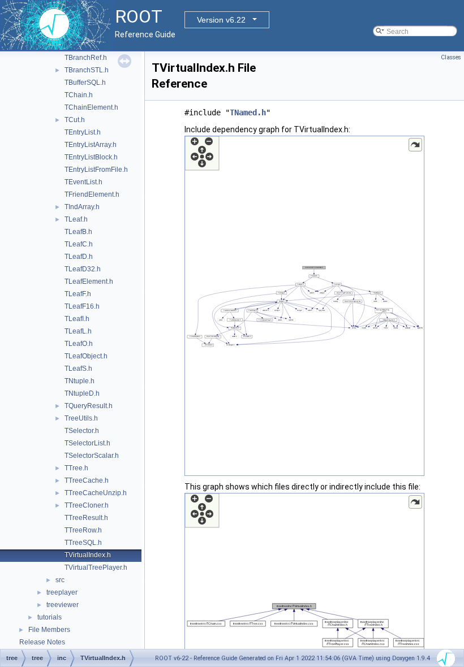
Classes (451, 57)
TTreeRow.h (83, 530)
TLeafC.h (79, 244)
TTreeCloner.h (87, 505)
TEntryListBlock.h (91, 157)
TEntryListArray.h (91, 145)
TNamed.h (248, 112)
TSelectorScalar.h (92, 456)
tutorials (49, 617)
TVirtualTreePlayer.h (96, 567)
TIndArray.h (82, 207)
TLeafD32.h (83, 269)
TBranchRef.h (86, 58)
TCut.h (75, 120)
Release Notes (42, 642)
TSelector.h (82, 431)
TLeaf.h (76, 219)
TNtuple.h (79, 381)
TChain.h (79, 95)
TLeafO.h (79, 344)
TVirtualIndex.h (88, 555)
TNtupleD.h (82, 393)
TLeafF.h (78, 294)
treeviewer (62, 605)
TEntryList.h (83, 132)
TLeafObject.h (86, 356)
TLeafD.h (79, 257)
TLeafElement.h (89, 281)
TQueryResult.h (89, 406)
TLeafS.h (78, 369)
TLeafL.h (78, 331)
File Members (49, 630)
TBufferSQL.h (85, 82)
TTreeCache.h (87, 480)
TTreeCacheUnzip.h (96, 493)
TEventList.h (83, 182)
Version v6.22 (221, 19)
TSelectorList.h (87, 443)
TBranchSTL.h (87, 70)
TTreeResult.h (86, 518)
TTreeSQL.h (83, 543)
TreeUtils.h (81, 418)
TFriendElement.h (92, 194)
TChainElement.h (91, 107)
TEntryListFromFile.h (96, 170)
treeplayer (62, 592)
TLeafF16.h (82, 306)
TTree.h (76, 468)
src (60, 580)
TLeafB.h (78, 232)
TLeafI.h (77, 319)
